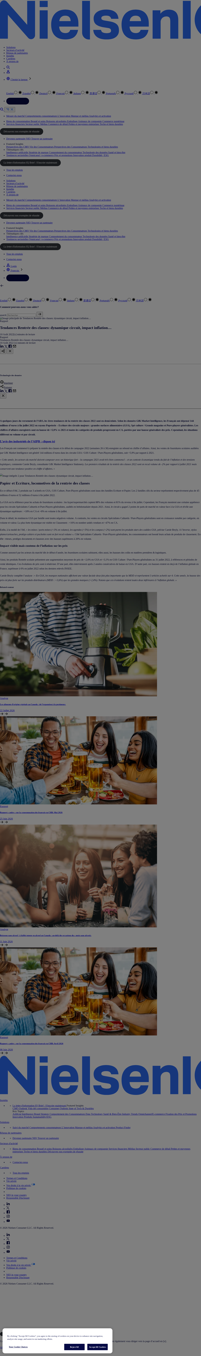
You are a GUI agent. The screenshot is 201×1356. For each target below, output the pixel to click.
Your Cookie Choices (18, 1347)
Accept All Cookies (97, 1347)
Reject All (74, 1347)
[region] (57, 1340)
